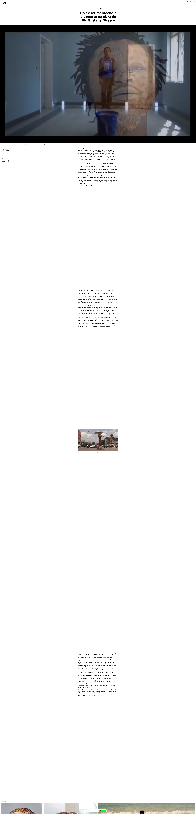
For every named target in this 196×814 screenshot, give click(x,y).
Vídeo (3, 158)
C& (3, 3)
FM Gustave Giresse (5, 161)
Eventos (176, 1)
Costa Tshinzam (6, 150)
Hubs (185, 1)
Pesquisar (165, 1)
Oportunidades (171, 1)
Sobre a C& (181, 1)
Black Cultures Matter (5, 156)
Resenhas (8, 801)
